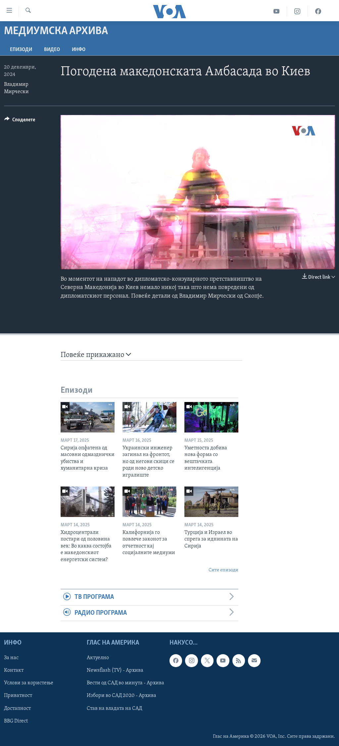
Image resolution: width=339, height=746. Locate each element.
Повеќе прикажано (93, 355)
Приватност (18, 696)
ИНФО (78, 49)
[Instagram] (297, 11)
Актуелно (98, 657)
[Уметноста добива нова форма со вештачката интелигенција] (211, 417)
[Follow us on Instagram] (191, 660)
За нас (11, 657)
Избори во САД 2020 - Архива (121, 696)
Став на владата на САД (114, 708)
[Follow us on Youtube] (223, 660)
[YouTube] (276, 11)
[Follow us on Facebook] (176, 660)
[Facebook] (318, 11)
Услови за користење (28, 683)
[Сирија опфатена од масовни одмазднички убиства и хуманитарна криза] (88, 417)
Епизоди (21, 49)
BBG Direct (16, 721)
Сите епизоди (223, 570)
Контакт (14, 670)
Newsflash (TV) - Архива (115, 670)
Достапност (17, 708)
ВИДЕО (52, 49)
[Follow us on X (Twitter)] (207, 660)
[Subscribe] (254, 660)
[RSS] (238, 660)
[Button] (19, 121)
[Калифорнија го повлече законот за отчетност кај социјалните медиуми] (149, 502)
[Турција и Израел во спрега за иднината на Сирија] (211, 502)
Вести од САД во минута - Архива (125, 683)
